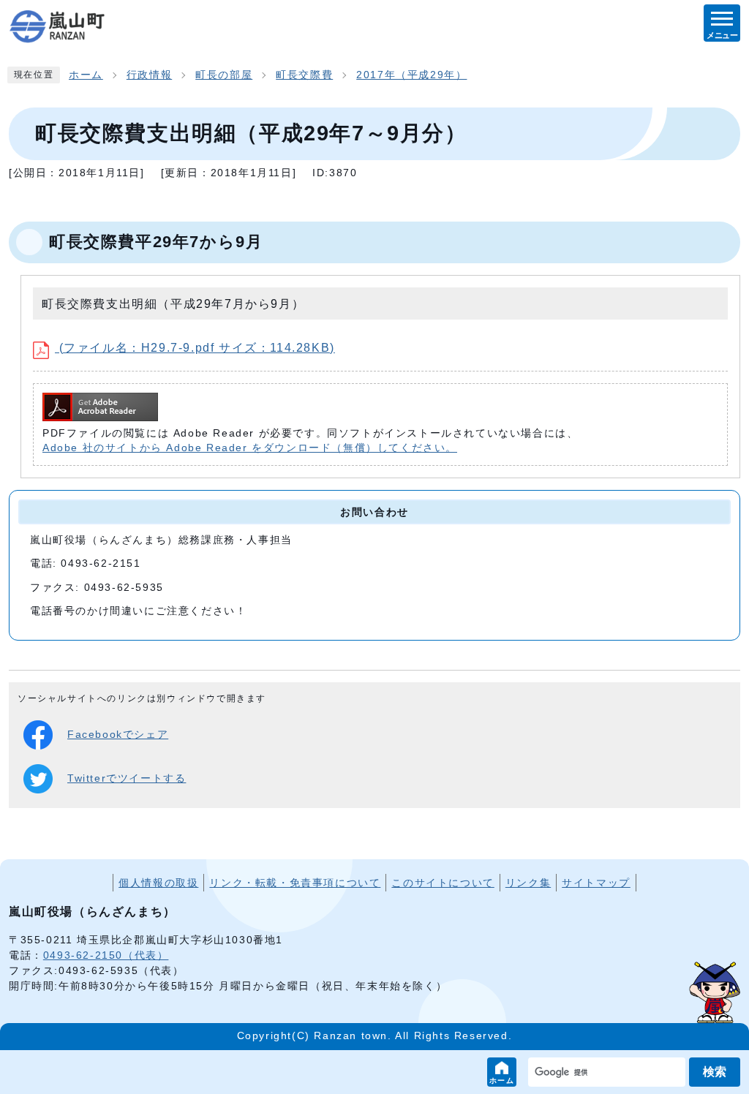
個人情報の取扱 (158, 883)
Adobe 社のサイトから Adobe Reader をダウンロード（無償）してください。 (249, 447)
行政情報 (149, 74)
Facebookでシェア (117, 734)
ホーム (502, 1080)
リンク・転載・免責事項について (294, 883)
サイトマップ (596, 883)
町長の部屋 (223, 74)
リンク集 (528, 883)
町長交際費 (304, 74)
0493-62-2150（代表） (106, 955)
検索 (714, 1071)
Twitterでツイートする (126, 778)
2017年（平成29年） (411, 74)
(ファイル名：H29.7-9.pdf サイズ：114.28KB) (195, 348)
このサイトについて (442, 883)
